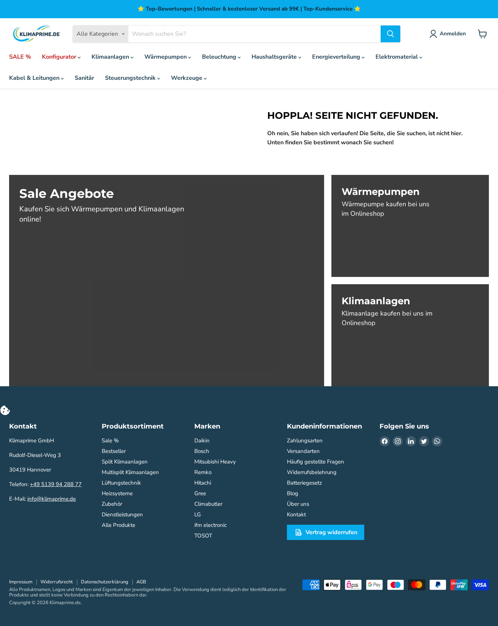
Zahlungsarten (305, 440)
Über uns (298, 504)
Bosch (201, 451)
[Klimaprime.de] (36, 34)
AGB (141, 582)
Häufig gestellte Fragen (315, 461)
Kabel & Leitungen (35, 78)
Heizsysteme (117, 493)
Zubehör (112, 504)
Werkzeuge (187, 78)
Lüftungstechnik (121, 482)
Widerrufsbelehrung (311, 472)
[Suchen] (390, 34)
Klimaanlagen (111, 57)
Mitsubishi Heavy (215, 461)
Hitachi (202, 482)
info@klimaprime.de (51, 498)
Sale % (110, 440)
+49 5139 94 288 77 (56, 484)
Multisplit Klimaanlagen (130, 472)
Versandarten (303, 451)
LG (197, 514)
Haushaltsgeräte (275, 57)
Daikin (202, 440)
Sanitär (84, 78)
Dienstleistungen (122, 514)
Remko (202, 472)
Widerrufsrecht (56, 582)
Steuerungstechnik (131, 78)
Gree (200, 493)
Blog (292, 493)
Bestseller (114, 451)
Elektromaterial (397, 57)
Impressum (20, 582)
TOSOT (203, 535)
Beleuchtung (220, 57)
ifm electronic (210, 525)
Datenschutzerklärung (104, 582)
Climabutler (208, 504)
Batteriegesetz (304, 482)
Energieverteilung (337, 57)
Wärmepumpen (166, 57)
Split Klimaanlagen (125, 461)
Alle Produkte (118, 525)
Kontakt (296, 514)
